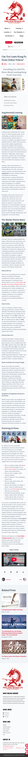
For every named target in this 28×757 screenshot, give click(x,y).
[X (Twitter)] (11, 572)
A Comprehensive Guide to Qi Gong (12, 609)
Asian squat (16, 489)
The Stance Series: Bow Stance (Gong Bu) (14, 656)
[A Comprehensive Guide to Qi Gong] (14, 600)
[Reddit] (23, 572)
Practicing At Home (8, 105)
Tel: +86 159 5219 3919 (9, 747)
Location (7, 32)
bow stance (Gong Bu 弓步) (14, 284)
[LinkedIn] (17, 572)
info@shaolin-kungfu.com (8, 746)
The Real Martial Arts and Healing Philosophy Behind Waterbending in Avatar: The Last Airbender (12, 633)
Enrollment (8, 36)
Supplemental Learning (9, 100)
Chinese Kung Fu (21, 64)
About (6, 28)
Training (18, 28)
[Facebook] (5, 572)
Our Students (18, 32)
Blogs (21, 36)
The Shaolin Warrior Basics (10, 103)
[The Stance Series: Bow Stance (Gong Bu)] (14, 647)
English (11, 46)
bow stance (13, 469)
